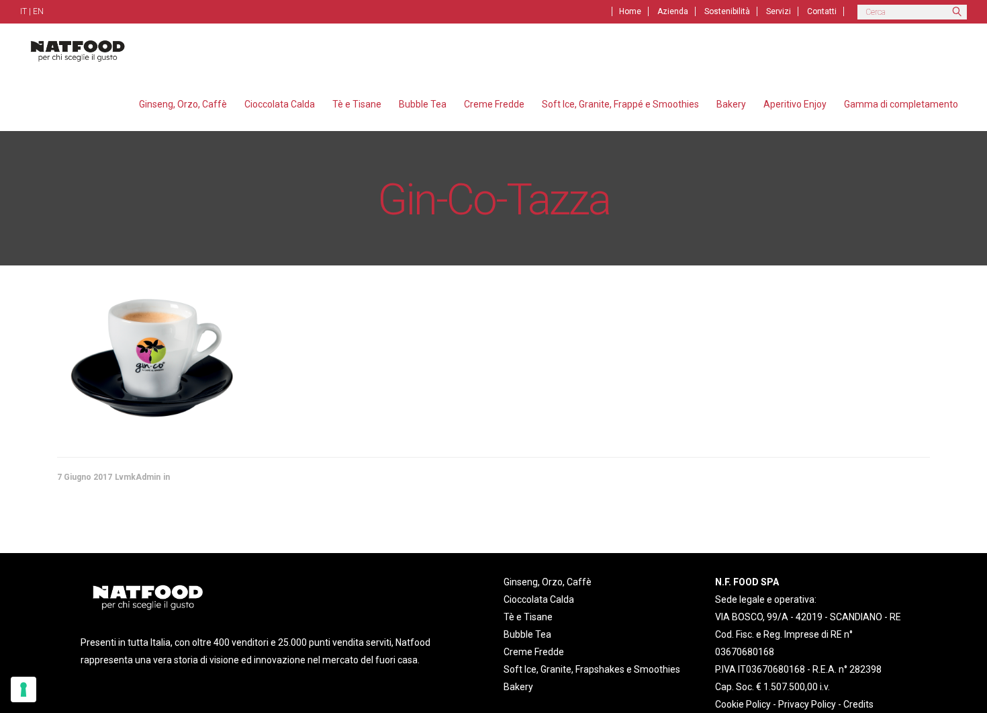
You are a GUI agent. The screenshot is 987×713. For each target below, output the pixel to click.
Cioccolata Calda (539, 599)
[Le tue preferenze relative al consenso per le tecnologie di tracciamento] (23, 689)
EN (38, 11)
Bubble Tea (527, 634)
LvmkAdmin (137, 477)
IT (23, 11)
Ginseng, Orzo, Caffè (548, 582)
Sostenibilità (727, 11)
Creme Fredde (534, 651)
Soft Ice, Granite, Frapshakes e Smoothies (592, 669)
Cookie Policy (743, 704)
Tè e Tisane (528, 617)
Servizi (778, 11)
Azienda (672, 11)
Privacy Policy (807, 704)
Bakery (518, 686)
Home (630, 11)
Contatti (822, 11)
